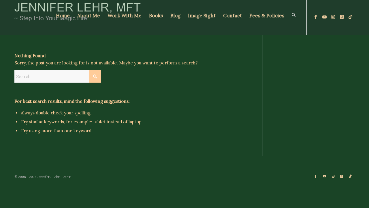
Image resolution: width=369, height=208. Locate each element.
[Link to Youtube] (324, 17)
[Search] (293, 17)
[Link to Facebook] (315, 17)
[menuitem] (63, 17)
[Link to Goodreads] (341, 17)
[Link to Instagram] (333, 17)
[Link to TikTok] (350, 17)
